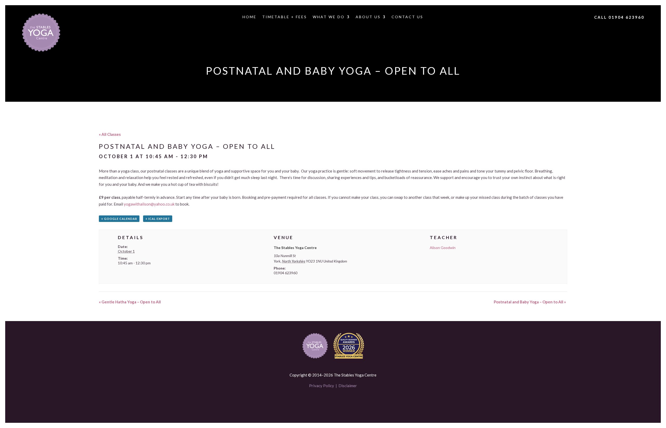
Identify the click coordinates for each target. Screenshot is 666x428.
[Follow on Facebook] (324, 401)
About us (368, 17)
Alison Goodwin (443, 247)
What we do (329, 17)
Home (249, 17)
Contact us (407, 17)
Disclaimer (347, 385)
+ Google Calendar (119, 218)
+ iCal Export (157, 218)
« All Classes (110, 134)
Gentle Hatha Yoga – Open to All (130, 301)
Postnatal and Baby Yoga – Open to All (530, 301)
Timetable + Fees (284, 17)
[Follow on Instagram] (342, 401)
